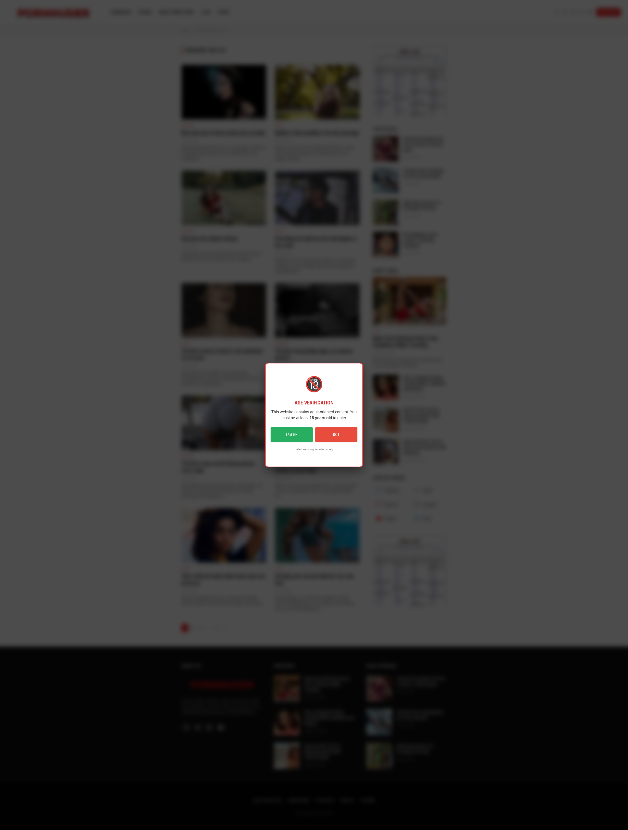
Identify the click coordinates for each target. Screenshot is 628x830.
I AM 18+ (291, 434)
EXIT (336, 434)
